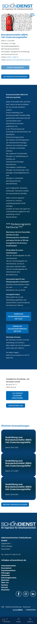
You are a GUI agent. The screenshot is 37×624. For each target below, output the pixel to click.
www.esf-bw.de (18, 287)
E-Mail (18, 622)
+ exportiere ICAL (15, 406)
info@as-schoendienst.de (13, 560)
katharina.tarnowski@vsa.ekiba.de (18, 60)
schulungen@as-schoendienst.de (17, 308)
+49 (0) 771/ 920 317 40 (12, 554)
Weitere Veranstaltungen (15, 504)
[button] (3, 620)
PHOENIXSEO (31, 610)
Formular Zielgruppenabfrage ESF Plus (17, 328)
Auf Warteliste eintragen (15, 77)
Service (30, 622)
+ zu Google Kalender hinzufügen (17, 395)
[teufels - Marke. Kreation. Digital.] (18, 609)
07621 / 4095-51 (12, 57)
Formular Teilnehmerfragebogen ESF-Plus (18, 316)
